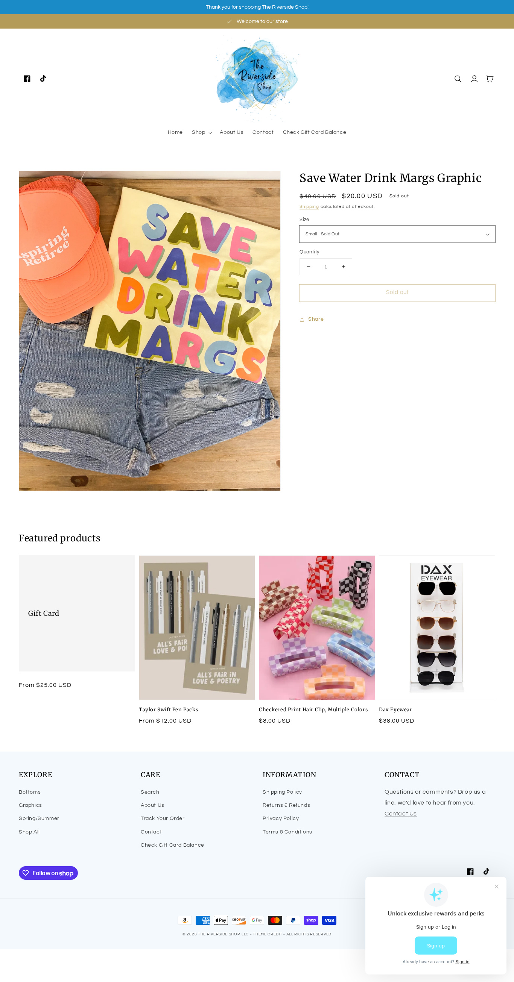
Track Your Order (163, 818)
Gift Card (43, 613)
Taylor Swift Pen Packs (168, 709)
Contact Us (401, 814)
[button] (201, 132)
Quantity (309, 252)
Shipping (309, 206)
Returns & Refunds (286, 805)
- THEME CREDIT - (268, 934)
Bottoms (30, 792)
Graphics (30, 805)
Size (304, 219)
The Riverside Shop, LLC (223, 934)
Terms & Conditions (287, 832)
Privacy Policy (281, 818)
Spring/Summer (39, 818)
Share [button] (316, 319)
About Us (152, 805)
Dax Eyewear (395, 709)
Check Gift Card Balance (172, 845)
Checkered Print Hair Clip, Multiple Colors (313, 709)
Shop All (29, 832)
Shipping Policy (282, 792)
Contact (151, 832)
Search (150, 792)
